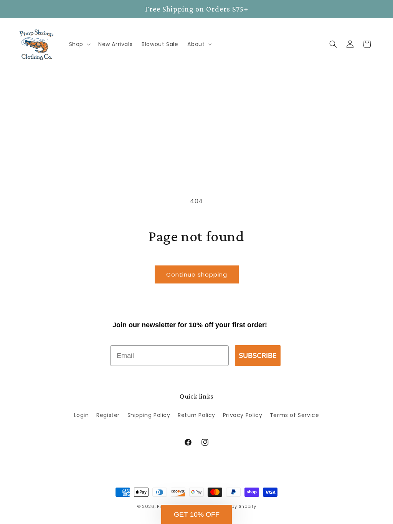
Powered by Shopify (233, 506)
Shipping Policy (148, 415)
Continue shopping (196, 274)
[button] (79, 44)
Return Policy (196, 415)
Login (81, 415)
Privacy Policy (242, 415)
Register (108, 415)
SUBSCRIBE (258, 355)
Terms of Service (294, 415)
